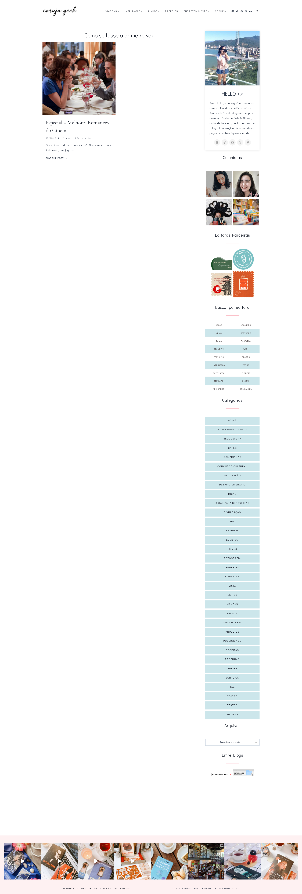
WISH (246, 349)
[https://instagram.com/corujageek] (217, 142)
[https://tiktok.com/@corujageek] (225, 142)
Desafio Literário (232, 485)
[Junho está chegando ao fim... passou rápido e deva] (169, 861)
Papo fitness (232, 622)
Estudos (232, 530)
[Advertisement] (232, 802)
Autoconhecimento (232, 429)
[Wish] (243, 259)
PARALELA (246, 341)
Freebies (171, 11)
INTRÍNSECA (219, 365)
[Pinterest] (241, 11)
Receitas (232, 650)
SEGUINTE (219, 349)
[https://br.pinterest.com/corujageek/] (248, 142)
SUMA (219, 341)
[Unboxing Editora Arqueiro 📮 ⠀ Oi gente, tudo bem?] (96, 861)
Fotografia (232, 558)
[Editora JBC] (221, 284)
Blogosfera (232, 439)
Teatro (232, 696)
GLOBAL (245, 381)
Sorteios (232, 678)
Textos (232, 705)
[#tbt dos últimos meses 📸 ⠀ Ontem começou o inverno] (206, 861)
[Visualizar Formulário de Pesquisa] (257, 11)
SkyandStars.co (230, 888)
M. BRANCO (218, 389)
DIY (232, 521)
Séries (232, 668)
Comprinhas (232, 457)
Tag (232, 687)
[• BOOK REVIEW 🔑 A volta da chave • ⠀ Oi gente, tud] (242, 861)
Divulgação (232, 512)
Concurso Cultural (232, 466)
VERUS (246, 365)
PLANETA (246, 373)
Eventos (232, 540)
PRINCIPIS (219, 357)
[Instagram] (232, 11)
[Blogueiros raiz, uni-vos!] (221, 774)
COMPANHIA (246, 389)
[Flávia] (219, 184)
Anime (232, 420)
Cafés (232, 448)
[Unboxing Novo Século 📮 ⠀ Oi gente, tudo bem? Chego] (279, 861)
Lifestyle (232, 576)
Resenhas (232, 659)
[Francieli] (219, 212)
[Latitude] (221, 263)
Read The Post (56, 158)
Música (232, 613)
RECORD (246, 357)
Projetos (232, 632)
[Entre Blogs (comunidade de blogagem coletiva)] (243, 772)
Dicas (232, 494)
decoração (232, 475)
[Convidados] (246, 212)
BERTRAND (246, 333)
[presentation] (79, 78)
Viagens (232, 714)
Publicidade (232, 641)
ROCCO (218, 325)
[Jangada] (243, 284)
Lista (232, 586)
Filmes (66, 138)
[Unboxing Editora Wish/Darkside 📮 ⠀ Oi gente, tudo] (22, 861)
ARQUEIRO (246, 325)
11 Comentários (82, 138)
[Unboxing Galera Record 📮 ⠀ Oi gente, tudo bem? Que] (132, 861)
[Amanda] (246, 184)
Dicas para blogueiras (232, 503)
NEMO (219, 333)
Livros (232, 595)
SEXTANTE (219, 381)
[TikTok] (237, 11)
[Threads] (246, 11)
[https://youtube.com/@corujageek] (232, 142)
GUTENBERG (219, 373)
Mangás (232, 604)
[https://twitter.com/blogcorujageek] (240, 142)
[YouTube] (250, 11)
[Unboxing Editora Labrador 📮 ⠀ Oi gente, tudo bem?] (59, 861)
